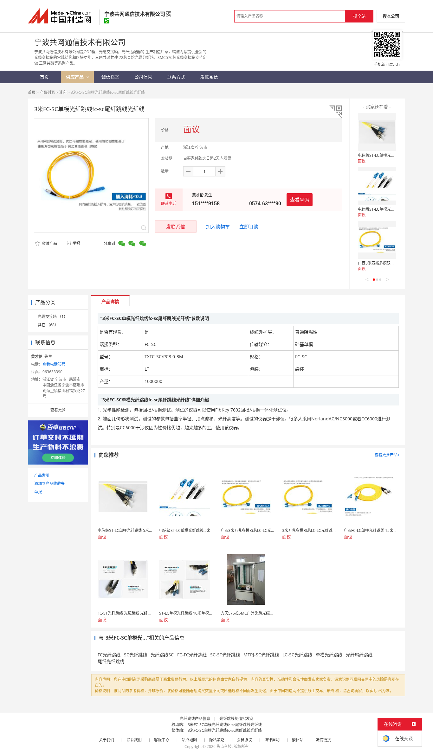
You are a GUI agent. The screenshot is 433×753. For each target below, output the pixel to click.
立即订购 (248, 226)
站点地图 (189, 740)
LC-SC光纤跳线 (297, 655)
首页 (32, 92)
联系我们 (134, 740)
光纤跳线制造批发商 (236, 718)
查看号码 (299, 199)
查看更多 (58, 409)
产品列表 (47, 92)
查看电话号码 (53, 364)
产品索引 (41, 475)
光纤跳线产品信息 (195, 718)
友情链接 (323, 740)
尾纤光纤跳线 (111, 661)
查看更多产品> (387, 454)
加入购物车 (218, 226)
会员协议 (244, 740)
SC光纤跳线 (135, 655)
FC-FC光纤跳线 (192, 655)
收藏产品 (49, 243)
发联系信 (175, 226)
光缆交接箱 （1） (53, 316)
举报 (76, 243)
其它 (63, 92)
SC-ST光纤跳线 (225, 655)
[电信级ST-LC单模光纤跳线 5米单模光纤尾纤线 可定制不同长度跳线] (377, 132)
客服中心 (161, 740)
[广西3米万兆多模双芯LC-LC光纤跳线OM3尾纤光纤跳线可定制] (377, 240)
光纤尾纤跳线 (359, 655)
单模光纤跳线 (329, 655)
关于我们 (106, 740)
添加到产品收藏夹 (49, 483)
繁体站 (297, 740)
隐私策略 (216, 740)
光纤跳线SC (162, 655)
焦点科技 (224, 746)
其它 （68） (48, 325)
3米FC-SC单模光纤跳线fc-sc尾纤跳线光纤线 (225, 724)
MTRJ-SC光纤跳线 (261, 655)
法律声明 (272, 740)
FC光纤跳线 (109, 655)
